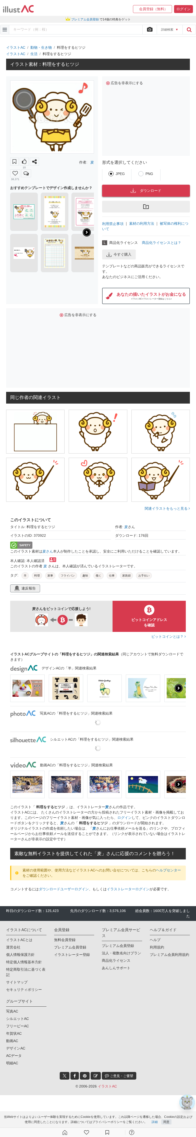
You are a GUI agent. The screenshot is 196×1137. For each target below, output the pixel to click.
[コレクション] (107, 1132)
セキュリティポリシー (24, 990)
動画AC (12, 1041)
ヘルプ (155, 940)
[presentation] (87, 232)
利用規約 (157, 947)
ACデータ (14, 1056)
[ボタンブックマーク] (14, 162)
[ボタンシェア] (34, 162)
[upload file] (149, 29)
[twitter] (64, 1076)
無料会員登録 (65, 940)
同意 (166, 1122)
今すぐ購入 (122, 254)
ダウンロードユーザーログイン (64, 889)
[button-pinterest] (85, 1076)
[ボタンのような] (24, 162)
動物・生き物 (41, 47)
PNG (149, 174)
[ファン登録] (86, 1132)
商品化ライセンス (116, 960)
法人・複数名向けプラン (121, 953)
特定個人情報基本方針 (24, 962)
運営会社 (13, 947)
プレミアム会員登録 (70, 947)
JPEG (120, 174)
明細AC (12, 1063)
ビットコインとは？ (168, 636)
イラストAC (15, 47)
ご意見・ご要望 (121, 1076)
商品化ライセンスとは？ (161, 243)
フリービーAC (17, 1026)
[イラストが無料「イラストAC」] (18, 9)
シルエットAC (17, 1019)
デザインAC (15, 1048)
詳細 (155, 1122)
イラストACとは (19, 940)
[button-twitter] (64, 1076)
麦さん (47, 551)
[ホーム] (65, 1132)
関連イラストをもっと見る (167, 508)
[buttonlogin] (189, 29)
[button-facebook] (74, 1076)
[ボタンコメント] (26, 173)
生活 (34, 54)
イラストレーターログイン (128, 889)
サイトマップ (17, 982)
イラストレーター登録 (72, 955)
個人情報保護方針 (20, 955)
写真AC (12, 1011)
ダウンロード (150, 191)
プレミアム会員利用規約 (169, 955)
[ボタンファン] (15, 173)
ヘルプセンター (168, 870)
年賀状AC (14, 1033)
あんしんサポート (116, 968)
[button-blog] (96, 1076)
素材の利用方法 (141, 223)
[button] (152, 9)
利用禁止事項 (113, 223)
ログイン (124, 818)
